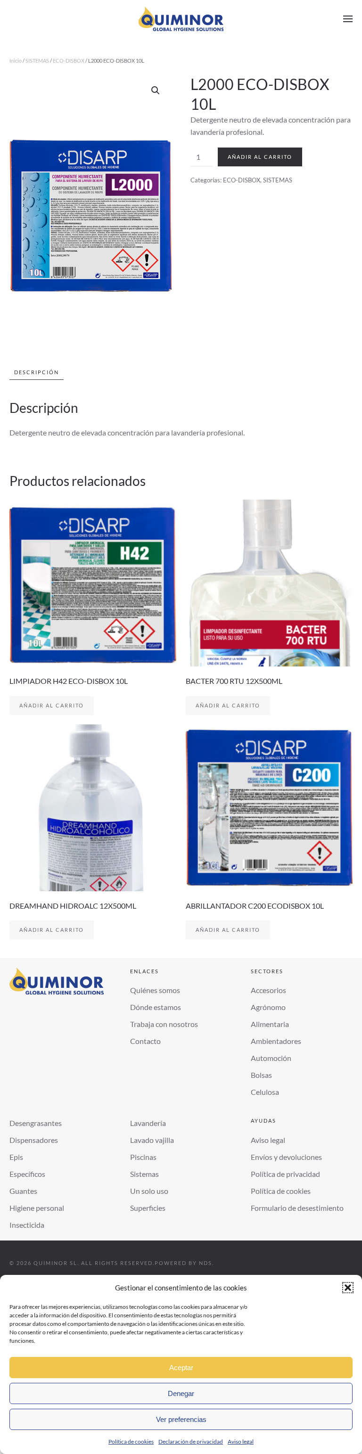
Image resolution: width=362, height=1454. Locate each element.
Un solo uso (149, 1190)
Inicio (15, 61)
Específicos (27, 1173)
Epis (16, 1156)
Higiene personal (36, 1207)
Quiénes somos (155, 990)
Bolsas (261, 1074)
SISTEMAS (37, 61)
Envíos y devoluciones (286, 1156)
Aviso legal (241, 1441)
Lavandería (148, 1122)
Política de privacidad (285, 1173)
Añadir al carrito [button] (51, 705)
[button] (348, 1287)
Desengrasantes (35, 1122)
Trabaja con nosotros (164, 1023)
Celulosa (265, 1091)
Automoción (271, 1057)
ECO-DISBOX (68, 61)
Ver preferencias (181, 1419)
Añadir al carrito (260, 157)
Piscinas (143, 1156)
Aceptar (181, 1368)
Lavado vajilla (152, 1139)
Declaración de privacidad (190, 1441)
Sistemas (144, 1173)
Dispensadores (33, 1139)
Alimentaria (270, 1023)
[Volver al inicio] (181, 19)
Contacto (145, 1040)
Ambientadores (276, 1040)
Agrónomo (268, 1006)
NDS (205, 1263)
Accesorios (268, 990)
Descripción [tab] (36, 372)
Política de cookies (131, 1441)
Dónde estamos (155, 1006)
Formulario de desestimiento (297, 1207)
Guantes (23, 1190)
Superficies (147, 1207)
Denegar (181, 1393)
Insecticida (26, 1224)
